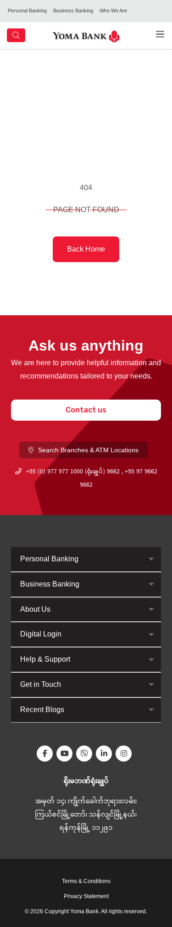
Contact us (86, 410)
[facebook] (46, 754)
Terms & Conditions (86, 881)
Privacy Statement (86, 896)
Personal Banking (27, 10)
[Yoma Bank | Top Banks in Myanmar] (86, 36)
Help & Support (45, 659)
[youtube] (66, 754)
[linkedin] (106, 754)
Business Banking (73, 10)
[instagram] (125, 754)
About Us (35, 609)
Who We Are (113, 10)
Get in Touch (40, 684)
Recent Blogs (42, 709)
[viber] (86, 754)
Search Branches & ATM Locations (88, 450)
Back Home (86, 249)
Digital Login (40, 634)
